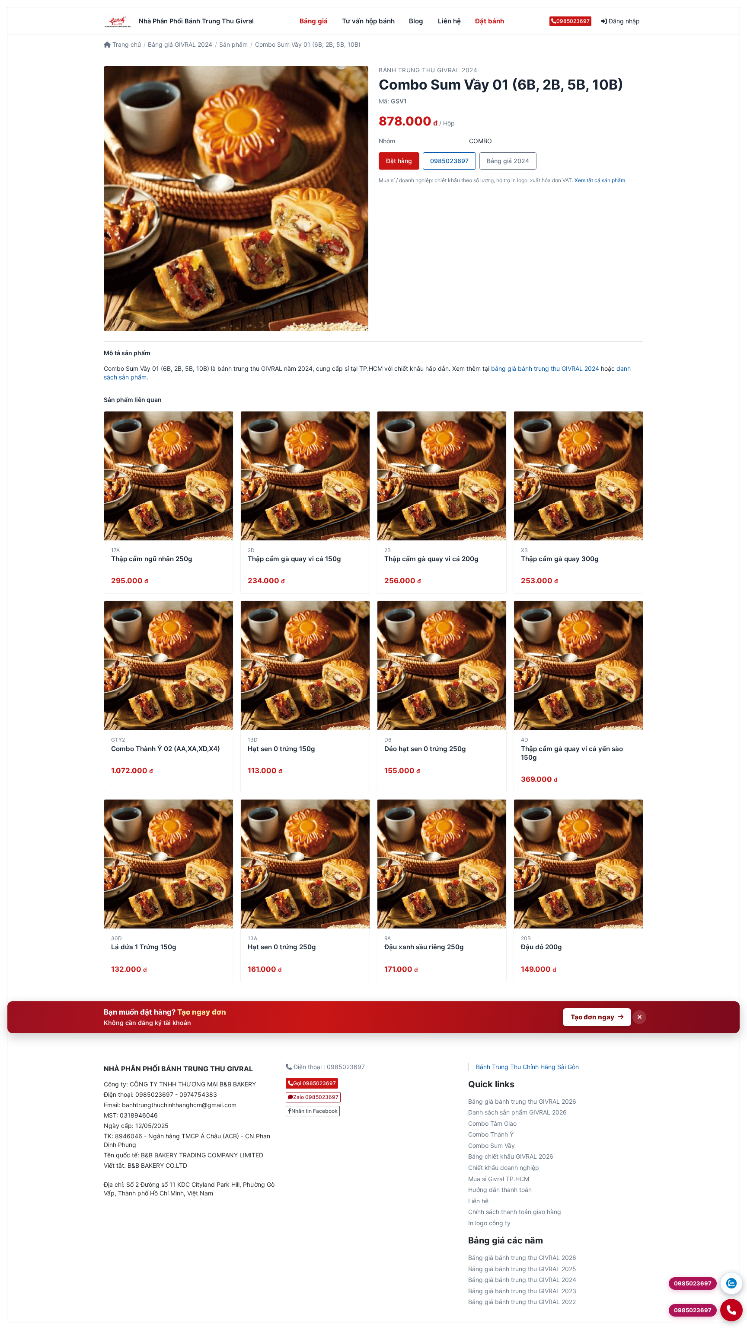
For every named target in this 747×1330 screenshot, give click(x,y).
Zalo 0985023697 (315, 1097)
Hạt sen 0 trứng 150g (281, 749)
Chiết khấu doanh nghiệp (503, 1167)
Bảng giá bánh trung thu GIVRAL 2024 (522, 1279)
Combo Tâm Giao (492, 1123)
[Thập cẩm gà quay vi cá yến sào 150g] (578, 665)
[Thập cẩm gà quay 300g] (578, 475)
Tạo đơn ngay (592, 1017)
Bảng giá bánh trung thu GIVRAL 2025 (522, 1268)
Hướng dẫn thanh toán (500, 1189)
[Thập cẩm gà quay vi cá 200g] (441, 475)
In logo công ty (489, 1223)
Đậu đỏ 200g (541, 947)
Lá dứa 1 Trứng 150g (143, 947)
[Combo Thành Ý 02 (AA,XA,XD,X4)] (168, 665)
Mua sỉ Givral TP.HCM (498, 1178)
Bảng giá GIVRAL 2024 (180, 44)
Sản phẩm (233, 44)
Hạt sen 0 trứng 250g (282, 947)
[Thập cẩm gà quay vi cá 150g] (305, 475)
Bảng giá (314, 21)
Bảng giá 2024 (508, 160)
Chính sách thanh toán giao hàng (514, 1211)
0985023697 (573, 21)
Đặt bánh (489, 21)
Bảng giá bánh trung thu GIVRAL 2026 (522, 1101)
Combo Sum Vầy (491, 1145)
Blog (416, 21)
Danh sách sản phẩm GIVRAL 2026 (517, 1112)
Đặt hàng (399, 160)
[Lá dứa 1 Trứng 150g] (168, 864)
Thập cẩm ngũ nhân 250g (151, 559)
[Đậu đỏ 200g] (578, 864)
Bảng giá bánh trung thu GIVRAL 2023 (522, 1291)
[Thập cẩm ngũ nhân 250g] (168, 475)
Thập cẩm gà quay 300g (560, 559)
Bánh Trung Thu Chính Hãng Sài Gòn (527, 1066)
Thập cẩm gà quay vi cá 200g (431, 559)
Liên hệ (449, 21)
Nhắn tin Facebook (314, 1111)
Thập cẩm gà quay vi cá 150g (294, 559)
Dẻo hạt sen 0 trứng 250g (425, 749)
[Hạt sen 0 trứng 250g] (305, 864)
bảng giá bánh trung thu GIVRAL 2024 (545, 368)
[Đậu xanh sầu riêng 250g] (441, 864)
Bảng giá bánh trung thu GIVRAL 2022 (522, 1301)
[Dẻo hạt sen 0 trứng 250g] (441, 665)
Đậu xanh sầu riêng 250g (424, 947)
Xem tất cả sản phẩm (600, 180)
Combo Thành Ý (491, 1134)
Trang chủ (126, 44)
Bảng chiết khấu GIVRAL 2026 (510, 1156)
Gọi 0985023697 (314, 1083)
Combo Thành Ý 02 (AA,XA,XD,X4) (165, 749)
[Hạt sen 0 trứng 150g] (305, 665)
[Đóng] (639, 1017)
